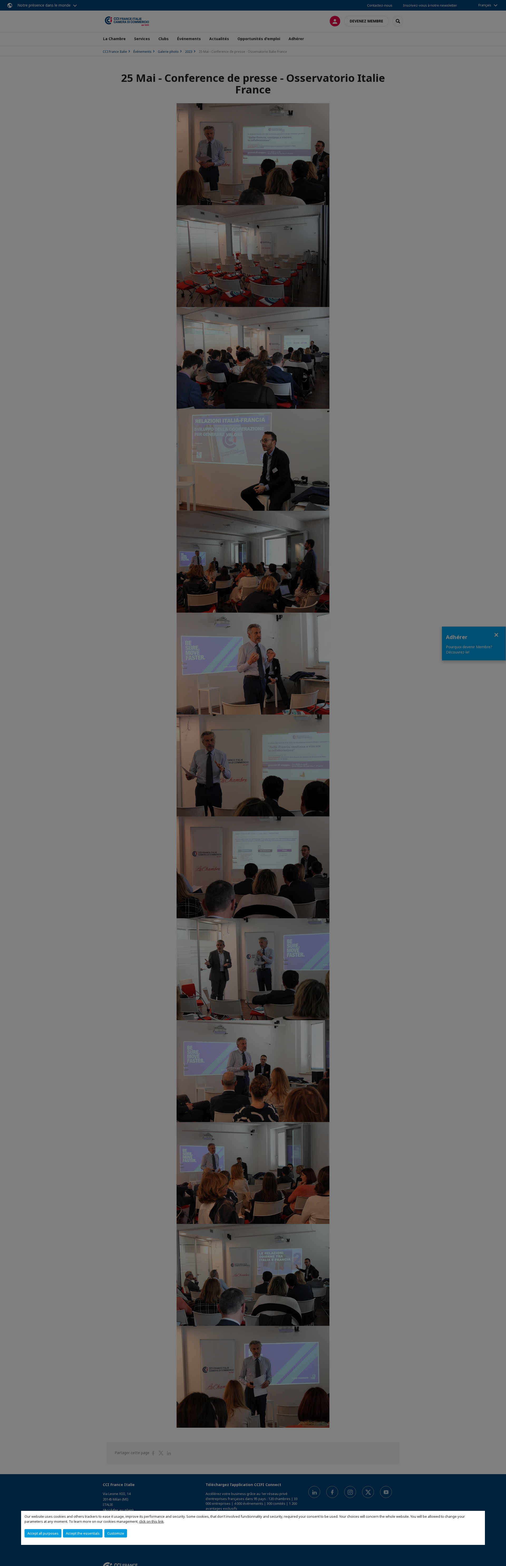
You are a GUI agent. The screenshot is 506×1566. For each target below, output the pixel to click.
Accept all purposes (43, 1533)
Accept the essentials (83, 1533)
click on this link (151, 1521)
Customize (115, 1533)
